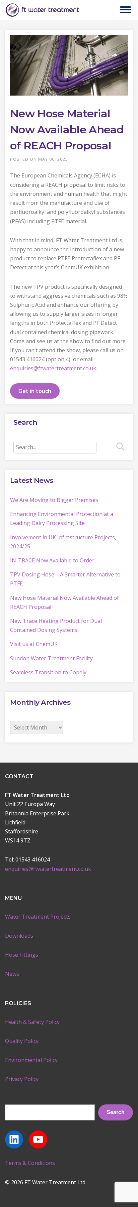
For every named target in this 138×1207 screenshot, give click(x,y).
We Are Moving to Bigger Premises (54, 500)
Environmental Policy (31, 1060)
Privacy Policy (22, 1079)
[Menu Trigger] (125, 9)
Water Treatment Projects (38, 916)
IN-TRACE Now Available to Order (52, 560)
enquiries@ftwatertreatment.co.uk (53, 368)
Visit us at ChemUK (34, 644)
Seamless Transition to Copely (48, 672)
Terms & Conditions (30, 1163)
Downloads (19, 935)
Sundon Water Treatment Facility (51, 658)
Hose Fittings (21, 954)
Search (116, 1112)
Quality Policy (22, 1041)
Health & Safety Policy (32, 1022)
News (12, 973)
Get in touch (34, 391)
